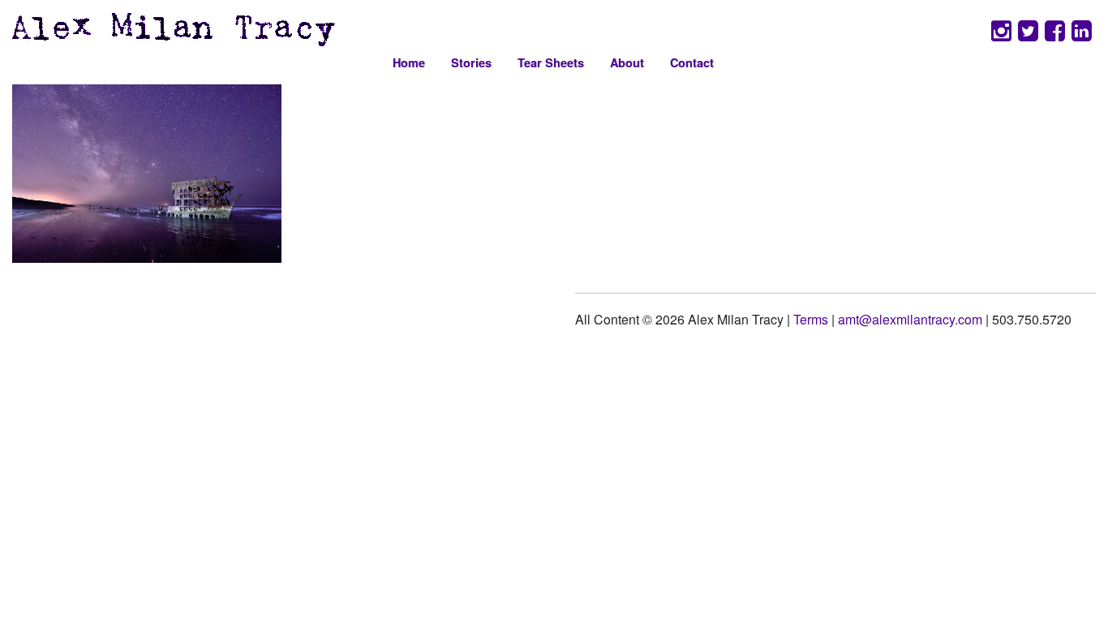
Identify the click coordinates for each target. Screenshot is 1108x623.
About (627, 62)
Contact (692, 62)
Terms (810, 319)
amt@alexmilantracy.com (910, 319)
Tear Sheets (550, 62)
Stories (471, 62)
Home (409, 62)
